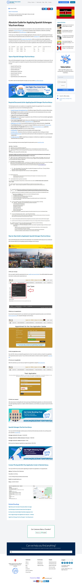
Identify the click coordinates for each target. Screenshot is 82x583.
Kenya (64, 98)
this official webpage (39, 80)
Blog (43, 2)
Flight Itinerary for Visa (15, 123)
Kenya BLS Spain (23, 32)
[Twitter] (65, 563)
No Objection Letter (15, 136)
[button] (43, 9)
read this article (41, 142)
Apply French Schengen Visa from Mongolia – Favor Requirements (21, 517)
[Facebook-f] (62, 563)
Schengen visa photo (15, 118)
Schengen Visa (68, 98)
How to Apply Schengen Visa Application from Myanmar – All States (21, 514)
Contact (49, 2)
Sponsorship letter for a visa (38, 126)
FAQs (46, 2)
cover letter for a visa (29, 121)
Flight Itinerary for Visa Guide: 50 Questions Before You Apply (20, 506)
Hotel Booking (14, 130)
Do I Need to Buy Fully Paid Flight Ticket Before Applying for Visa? (21, 511)
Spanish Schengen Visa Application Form (19, 110)
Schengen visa (37, 36)
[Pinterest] (70, 563)
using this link (17, 432)
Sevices (32, 2)
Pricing (29, 2)
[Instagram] (67, 563)
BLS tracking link (41, 362)
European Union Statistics (26, 39)
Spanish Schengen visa (18, 30)
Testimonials (38, 2)
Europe (61, 98)
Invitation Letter (14, 132)
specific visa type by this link (33, 274)
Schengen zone (48, 125)
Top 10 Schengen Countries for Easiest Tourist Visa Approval (20, 509)
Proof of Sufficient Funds (16, 133)
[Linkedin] (72, 563)
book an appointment (13, 315)
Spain (61, 99)
